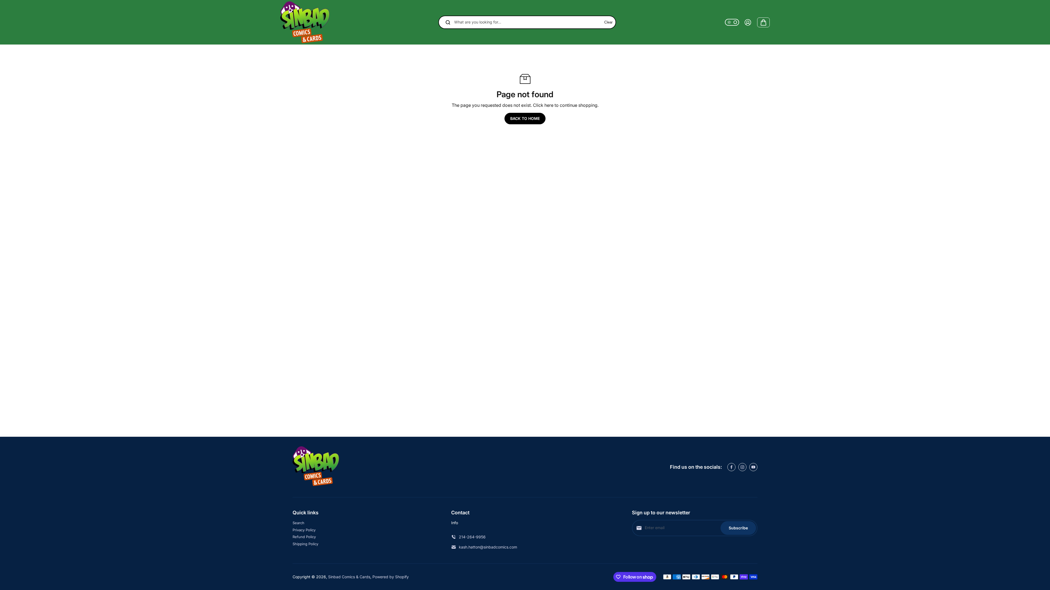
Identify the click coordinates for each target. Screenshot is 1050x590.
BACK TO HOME (525, 118)
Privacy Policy (304, 530)
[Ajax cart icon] (763, 22)
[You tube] (753, 467)
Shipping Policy (305, 544)
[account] (748, 22)
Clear (608, 22)
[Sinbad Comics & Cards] (304, 22)
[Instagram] (742, 467)
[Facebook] (731, 467)
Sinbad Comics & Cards (349, 576)
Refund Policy (304, 537)
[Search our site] (447, 22)
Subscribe (738, 528)
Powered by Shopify (390, 576)
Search (298, 523)
